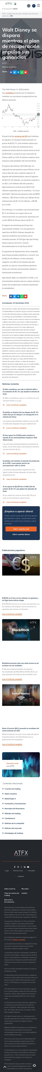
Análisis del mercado (14, 14)
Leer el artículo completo (16, 405)
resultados (9, 93)
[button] (11, 72)
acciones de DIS (21, 136)
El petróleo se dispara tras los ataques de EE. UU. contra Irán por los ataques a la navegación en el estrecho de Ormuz (20, 414)
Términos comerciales (19, 870)
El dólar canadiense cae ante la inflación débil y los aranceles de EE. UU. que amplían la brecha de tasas (21, 391)
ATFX (4, 14)
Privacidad (31, 870)
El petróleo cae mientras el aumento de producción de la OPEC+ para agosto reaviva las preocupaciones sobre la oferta (21, 463)
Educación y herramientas (9, 901)
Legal (7, 870)
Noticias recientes (9, 67)
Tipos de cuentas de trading (11, 894)
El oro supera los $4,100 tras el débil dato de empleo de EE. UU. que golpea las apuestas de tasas (20, 489)
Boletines (21, 876)
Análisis (24, 893)
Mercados (25, 889)
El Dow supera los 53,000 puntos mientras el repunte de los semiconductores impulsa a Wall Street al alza (20, 437)
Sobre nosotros (9, 889)
